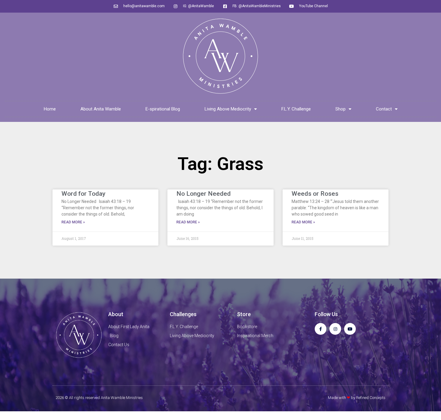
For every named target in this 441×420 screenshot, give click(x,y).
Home (50, 109)
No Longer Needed (203, 193)
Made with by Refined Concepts (357, 397)
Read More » (73, 222)
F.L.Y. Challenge (296, 109)
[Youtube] (350, 329)
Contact (384, 109)
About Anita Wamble (100, 109)
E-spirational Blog (163, 109)
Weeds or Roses (315, 193)
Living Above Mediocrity (228, 109)
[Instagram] (335, 329)
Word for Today (83, 193)
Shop (340, 109)
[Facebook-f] (320, 329)
